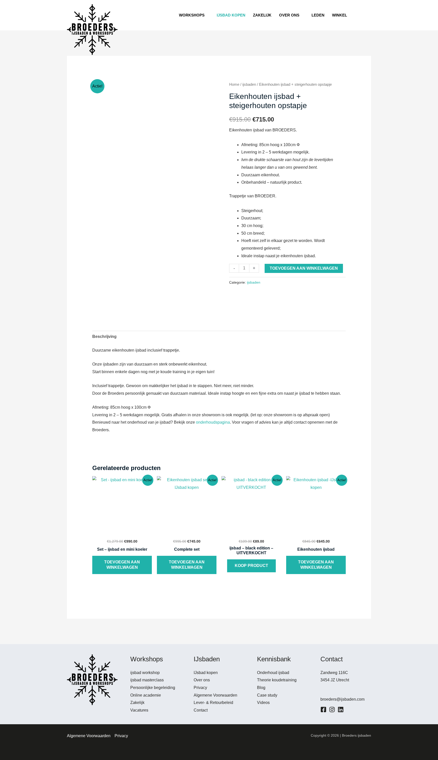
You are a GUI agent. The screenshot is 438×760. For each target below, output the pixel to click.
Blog (261, 687)
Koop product (251, 565)
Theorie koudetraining (277, 680)
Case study (267, 695)
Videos (263, 702)
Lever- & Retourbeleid (213, 702)
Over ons (202, 680)
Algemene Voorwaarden (215, 695)
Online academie (145, 695)
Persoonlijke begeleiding (152, 687)
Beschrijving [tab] (104, 336)
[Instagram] (332, 709)
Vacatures (139, 710)
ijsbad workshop (145, 672)
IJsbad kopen (206, 672)
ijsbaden (249, 84)
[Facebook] (323, 709)
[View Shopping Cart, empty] (363, 15)
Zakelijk (137, 702)
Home (234, 84)
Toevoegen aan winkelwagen (304, 268)
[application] (207, 15)
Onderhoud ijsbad (273, 672)
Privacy (200, 687)
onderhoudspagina (213, 422)
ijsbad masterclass (147, 680)
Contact (201, 710)
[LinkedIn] (341, 709)
